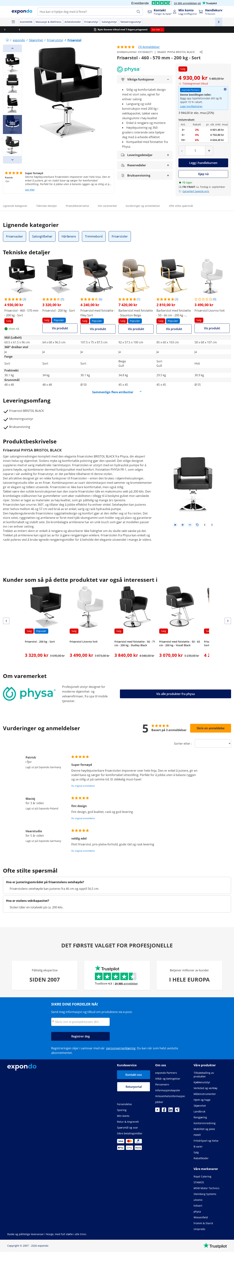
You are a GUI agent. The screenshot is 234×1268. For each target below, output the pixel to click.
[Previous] (12, 48)
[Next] (12, 160)
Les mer (30, 189)
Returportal (134, 1087)
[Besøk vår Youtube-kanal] (157, 1111)
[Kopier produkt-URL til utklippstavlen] (201, 52)
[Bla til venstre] (7, 29)
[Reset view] (197, 525)
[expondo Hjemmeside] (7, 40)
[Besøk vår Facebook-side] (164, 1111)
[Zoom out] (190, 525)
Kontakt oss (133, 1075)
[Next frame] (212, 525)
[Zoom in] (182, 525)
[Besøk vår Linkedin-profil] (170, 1111)
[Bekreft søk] (138, 12)
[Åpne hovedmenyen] (13, 22)
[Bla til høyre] (226, 29)
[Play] (175, 525)
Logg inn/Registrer (191, 106)
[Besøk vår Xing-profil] (177, 1111)
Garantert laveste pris (195, 191)
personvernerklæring (120, 1048)
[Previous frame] (204, 525)
